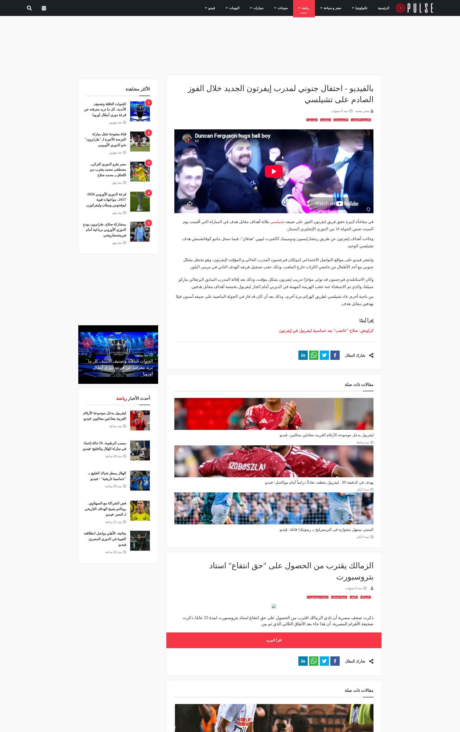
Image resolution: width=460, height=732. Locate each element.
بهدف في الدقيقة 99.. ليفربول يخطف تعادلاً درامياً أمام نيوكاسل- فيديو (319, 482)
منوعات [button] (289, 7)
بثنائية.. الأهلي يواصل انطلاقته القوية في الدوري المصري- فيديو (105, 538)
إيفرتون (312, 119)
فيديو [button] (225, 7)
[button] (335, 355)
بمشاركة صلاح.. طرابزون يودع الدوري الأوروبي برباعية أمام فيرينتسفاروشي (104, 229)
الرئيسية (384, 7)
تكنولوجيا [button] (360, 7)
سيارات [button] (267, 7)
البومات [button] (245, 7)
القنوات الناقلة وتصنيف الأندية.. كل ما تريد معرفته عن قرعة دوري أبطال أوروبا (105, 109)
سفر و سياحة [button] (334, 7)
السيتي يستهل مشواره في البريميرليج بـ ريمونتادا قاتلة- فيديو (326, 530)
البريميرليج (341, 119)
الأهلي (353, 597)
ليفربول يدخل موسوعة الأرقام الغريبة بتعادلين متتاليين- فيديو (326, 435)
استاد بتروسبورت (317, 597)
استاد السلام (339, 597)
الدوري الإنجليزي (360, 119)
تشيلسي (326, 119)
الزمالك (365, 597)
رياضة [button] (310, 7)
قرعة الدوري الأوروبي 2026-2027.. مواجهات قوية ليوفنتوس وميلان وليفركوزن (106, 199)
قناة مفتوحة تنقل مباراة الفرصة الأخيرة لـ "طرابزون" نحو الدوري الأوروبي (105, 139)
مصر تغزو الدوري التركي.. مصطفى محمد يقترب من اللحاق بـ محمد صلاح (108, 169)
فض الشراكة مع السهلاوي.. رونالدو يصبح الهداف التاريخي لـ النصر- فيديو (105, 508)
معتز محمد (362, 111)
